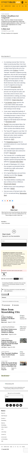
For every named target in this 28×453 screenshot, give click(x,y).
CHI (25, 6)
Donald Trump (4, 361)
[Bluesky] (20, 405)
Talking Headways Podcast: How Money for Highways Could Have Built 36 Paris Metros (9, 343)
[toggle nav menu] (26, 2)
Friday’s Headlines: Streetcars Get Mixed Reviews (7, 318)
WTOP (12, 170)
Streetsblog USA (15, 87)
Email (3, 241)
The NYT (6, 124)
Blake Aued (6, 29)
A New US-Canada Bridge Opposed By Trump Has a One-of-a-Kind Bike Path (9, 364)
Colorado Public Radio (16, 161)
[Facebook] (7, 405)
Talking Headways (5, 338)
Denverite (12, 153)
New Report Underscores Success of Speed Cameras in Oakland (9, 330)
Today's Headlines (5, 14)
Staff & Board (4, 415)
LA (17, 6)
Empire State (8, 6)
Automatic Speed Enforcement (8, 327)
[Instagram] (14, 405)
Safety (2, 315)
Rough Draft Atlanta (10, 184)
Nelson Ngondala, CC (6, 56)
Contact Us (3, 434)
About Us (3, 413)
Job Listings (3, 431)
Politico (15, 70)
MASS (13, 6)
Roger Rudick (4, 334)
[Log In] (22, 2)
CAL (23, 6)
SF (19, 6)
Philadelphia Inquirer (12, 142)
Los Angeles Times (10, 102)
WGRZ (12, 188)
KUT (12, 139)
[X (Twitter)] (10, 405)
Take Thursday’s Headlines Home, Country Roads (9, 354)
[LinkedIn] (17, 405)
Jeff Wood (4, 347)
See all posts (5, 375)
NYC (2, 6)
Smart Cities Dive (17, 100)
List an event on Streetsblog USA (4, 439)
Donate (3, 9)
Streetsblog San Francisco (8, 326)
